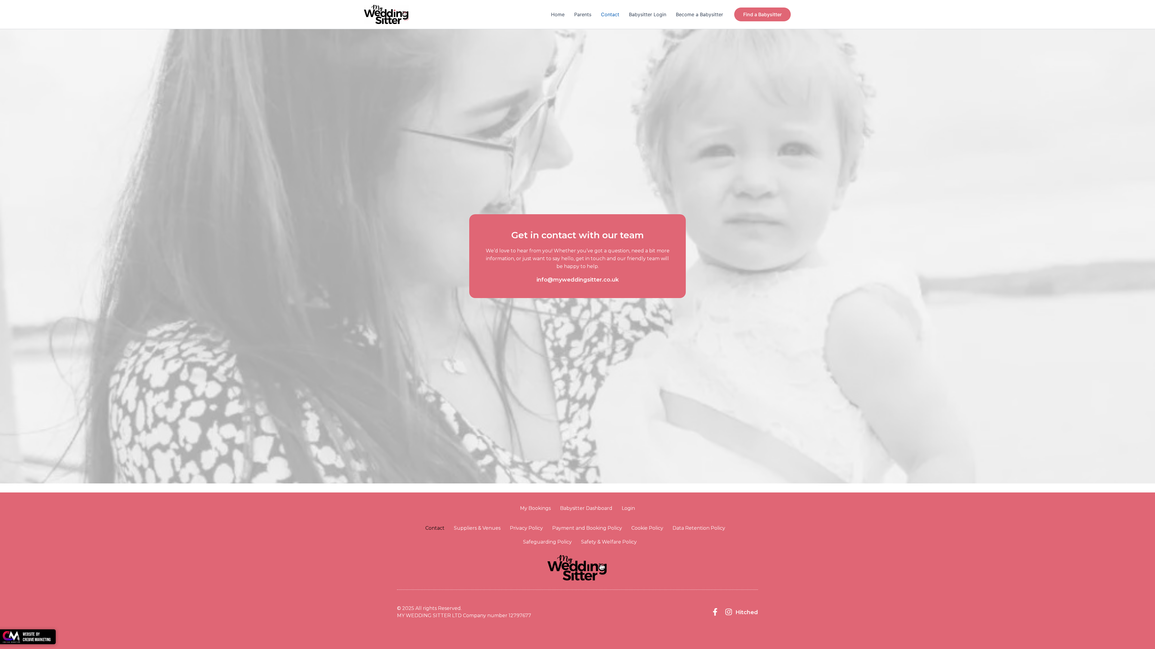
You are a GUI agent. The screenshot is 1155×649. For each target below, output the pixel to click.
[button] (762, 14)
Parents (582, 14)
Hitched (746, 612)
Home (558, 14)
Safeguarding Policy (547, 542)
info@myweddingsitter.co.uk (578, 279)
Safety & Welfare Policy (609, 542)
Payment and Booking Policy (587, 528)
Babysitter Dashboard (586, 508)
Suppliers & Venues (477, 528)
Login (628, 508)
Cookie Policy (647, 528)
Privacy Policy (526, 528)
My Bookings (535, 508)
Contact (610, 14)
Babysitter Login (647, 14)
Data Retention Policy (699, 528)
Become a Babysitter (699, 14)
